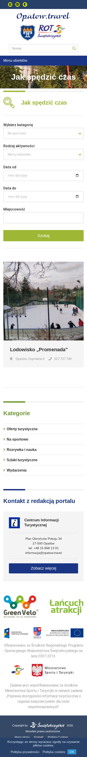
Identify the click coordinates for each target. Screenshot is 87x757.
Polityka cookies (54, 752)
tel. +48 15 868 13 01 (44, 548)
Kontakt (38, 737)
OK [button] (72, 752)
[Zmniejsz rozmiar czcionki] (17, 4)
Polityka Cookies (58, 737)
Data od (9, 167)
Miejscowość (14, 209)
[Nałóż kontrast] (25, 4)
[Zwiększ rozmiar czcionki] (10, 4)
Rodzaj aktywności (19, 146)
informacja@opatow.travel (43, 553)
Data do (9, 188)
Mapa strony (22, 737)
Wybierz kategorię (18, 125)
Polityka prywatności (25, 752)
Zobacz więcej (43, 568)
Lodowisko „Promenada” (39, 349)
